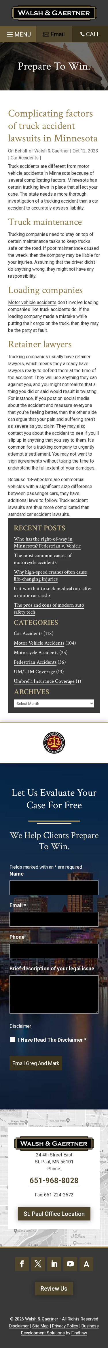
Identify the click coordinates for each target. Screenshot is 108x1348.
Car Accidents (25, 158)
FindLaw (79, 1333)
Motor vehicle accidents (32, 302)
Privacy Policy (65, 1326)
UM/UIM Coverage (34, 671)
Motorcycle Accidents (36, 652)
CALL (93, 34)
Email (18, 905)
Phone (17, 937)
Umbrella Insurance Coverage (44, 681)
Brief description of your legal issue (52, 968)
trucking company (54, 447)
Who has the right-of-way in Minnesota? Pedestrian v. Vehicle (47, 542)
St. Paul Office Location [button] (54, 1213)
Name (17, 874)
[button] (18, 32)
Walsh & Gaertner (51, 151)
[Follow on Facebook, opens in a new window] (22, 1264)
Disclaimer (20, 1026)
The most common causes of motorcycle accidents (42, 559)
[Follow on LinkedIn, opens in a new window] (54, 1264)
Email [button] (58, 34)
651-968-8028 (54, 1180)
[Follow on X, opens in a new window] (38, 1264)
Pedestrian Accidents (35, 662)
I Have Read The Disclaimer (52, 1040)
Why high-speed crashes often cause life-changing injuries (50, 575)
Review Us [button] (54, 1288)
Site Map (40, 1326)
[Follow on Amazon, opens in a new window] (86, 1264)
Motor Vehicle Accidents (39, 643)
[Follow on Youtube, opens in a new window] (70, 1264)
